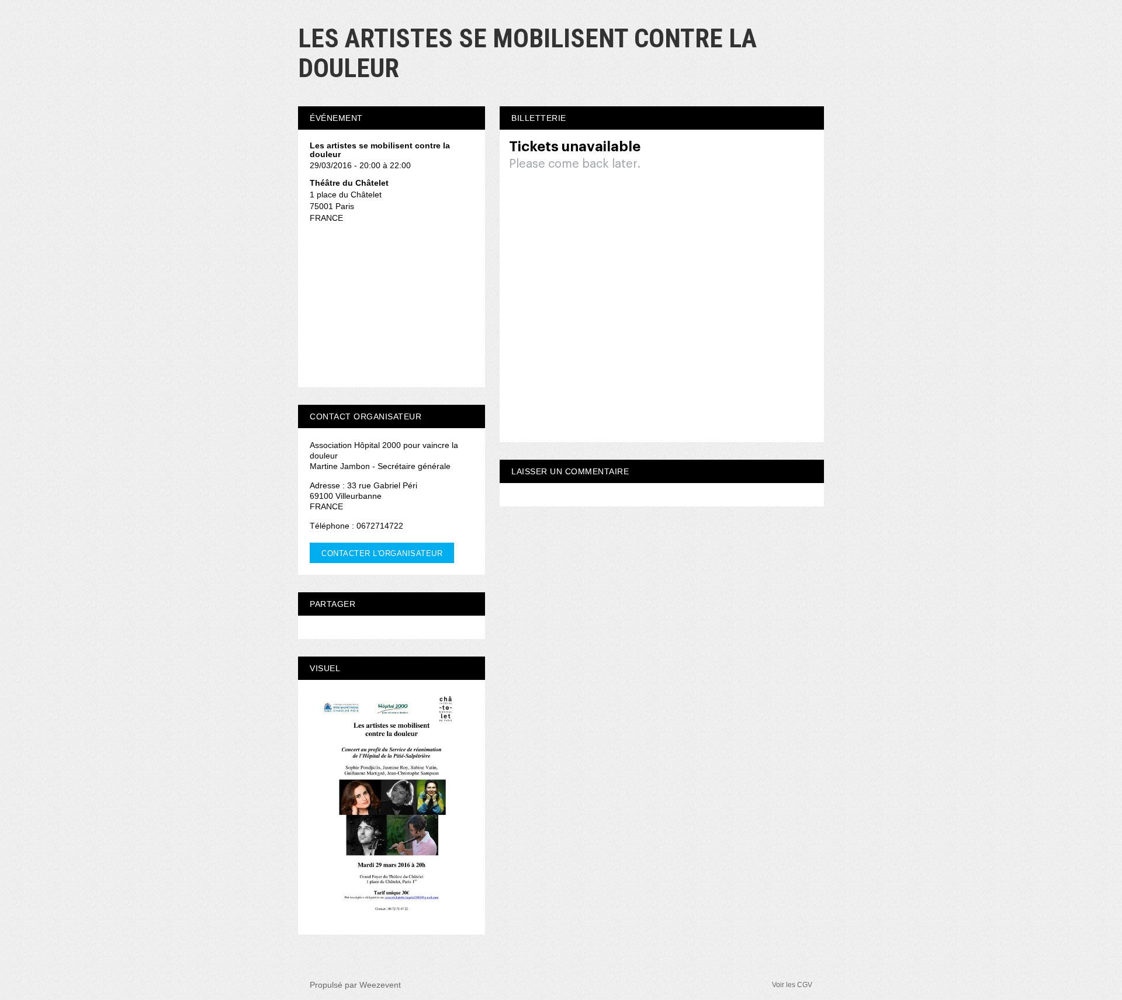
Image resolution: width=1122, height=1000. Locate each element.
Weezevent (380, 984)
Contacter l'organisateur (381, 553)
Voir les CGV (792, 985)
